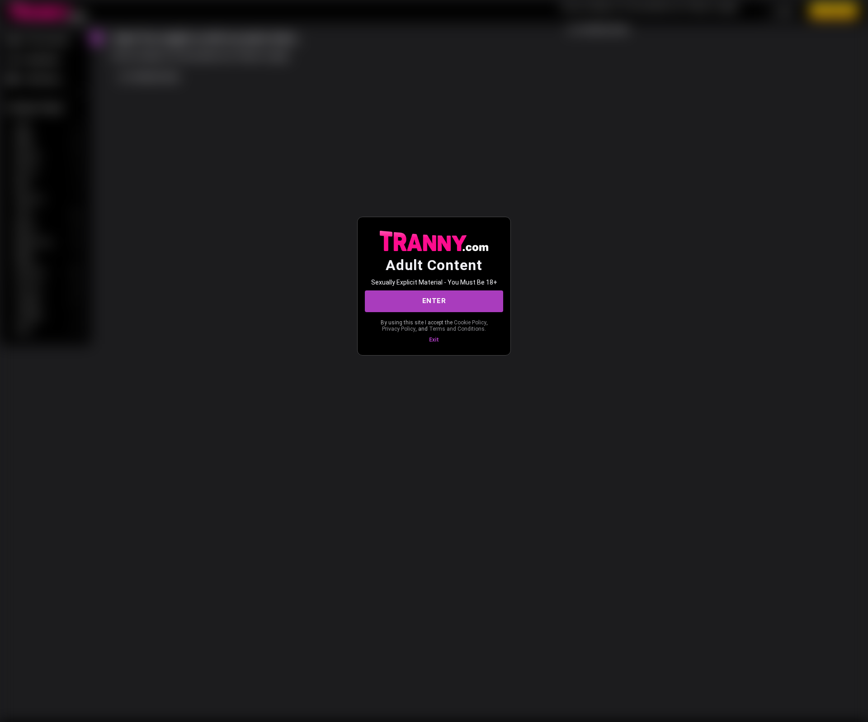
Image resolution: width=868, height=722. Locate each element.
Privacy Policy (398, 329)
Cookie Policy (470, 322)
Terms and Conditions (457, 329)
